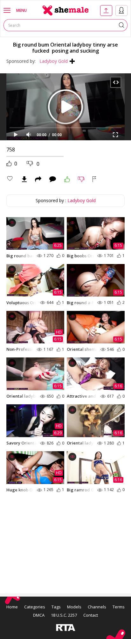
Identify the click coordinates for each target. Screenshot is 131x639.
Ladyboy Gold (53, 61)
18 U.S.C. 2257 (64, 615)
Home (12, 607)
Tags (56, 607)
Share (38, 179)
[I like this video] (67, 179)
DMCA (39, 615)
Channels (97, 607)
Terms (119, 607)
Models (74, 607)
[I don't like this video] (81, 179)
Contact (90, 615)
